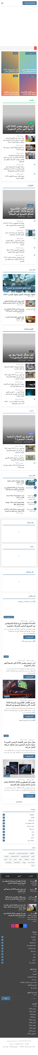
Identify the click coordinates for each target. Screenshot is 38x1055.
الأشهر (19, 876)
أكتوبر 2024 (32, 1022)
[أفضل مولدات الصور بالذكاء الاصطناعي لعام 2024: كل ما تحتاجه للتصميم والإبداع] (30, 303)
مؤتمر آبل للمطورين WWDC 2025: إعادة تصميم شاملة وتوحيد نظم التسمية (13, 225)
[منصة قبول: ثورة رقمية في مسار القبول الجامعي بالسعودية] (30, 233)
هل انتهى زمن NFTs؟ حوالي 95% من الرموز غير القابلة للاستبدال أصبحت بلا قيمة (14, 377)
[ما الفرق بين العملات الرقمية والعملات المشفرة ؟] (19, 429)
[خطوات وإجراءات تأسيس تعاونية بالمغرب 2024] (30, 482)
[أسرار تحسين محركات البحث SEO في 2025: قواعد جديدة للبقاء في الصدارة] (34, 255)
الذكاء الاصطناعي (14, 856)
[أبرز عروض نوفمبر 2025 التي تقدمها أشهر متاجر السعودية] (10, 62)
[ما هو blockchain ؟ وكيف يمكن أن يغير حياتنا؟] (34, 463)
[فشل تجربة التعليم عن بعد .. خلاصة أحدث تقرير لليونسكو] (34, 399)
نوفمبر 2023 (32, 1025)
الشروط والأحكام (32, 985)
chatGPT (32, 853)
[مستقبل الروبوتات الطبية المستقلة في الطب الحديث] (30, 367)
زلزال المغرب (17, 862)
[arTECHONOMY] (30, 3)
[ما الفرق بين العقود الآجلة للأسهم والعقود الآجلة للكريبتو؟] (30, 457)
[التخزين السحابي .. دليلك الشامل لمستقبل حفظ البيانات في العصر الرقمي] (34, 238)
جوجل (5, 859)
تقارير (15, 859)
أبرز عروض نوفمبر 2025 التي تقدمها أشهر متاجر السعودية (10, 71)
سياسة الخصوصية (32, 977)
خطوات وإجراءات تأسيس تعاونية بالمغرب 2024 (19, 294)
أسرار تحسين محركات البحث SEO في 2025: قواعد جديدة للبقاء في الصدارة (14, 259)
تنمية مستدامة (30, 826)
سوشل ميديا (31, 840)
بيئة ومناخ (31, 829)
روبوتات (24, 862)
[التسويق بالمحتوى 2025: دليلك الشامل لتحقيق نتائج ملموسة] (34, 248)
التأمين (32, 856)
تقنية (10, 859)
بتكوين (20, 859)
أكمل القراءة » (29, 637)
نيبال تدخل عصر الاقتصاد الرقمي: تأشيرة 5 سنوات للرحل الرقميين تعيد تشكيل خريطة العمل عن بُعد (13, 140)
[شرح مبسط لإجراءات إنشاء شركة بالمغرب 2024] (30, 497)
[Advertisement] (19, 26)
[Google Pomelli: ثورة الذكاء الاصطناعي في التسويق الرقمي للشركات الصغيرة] (28, 62)
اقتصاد (15, 53)
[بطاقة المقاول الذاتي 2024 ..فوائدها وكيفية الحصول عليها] (30, 504)
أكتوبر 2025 (32, 1011)
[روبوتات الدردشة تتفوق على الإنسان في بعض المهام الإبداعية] (30, 384)
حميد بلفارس (29, 216)
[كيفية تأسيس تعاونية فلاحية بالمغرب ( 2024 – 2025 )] (30, 319)
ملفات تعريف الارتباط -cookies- (28, 982)
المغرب (32, 859)
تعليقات (7, 876)
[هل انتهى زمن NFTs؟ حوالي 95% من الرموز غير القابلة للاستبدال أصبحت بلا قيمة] (30, 375)
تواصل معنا (34, 988)
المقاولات (26, 859)
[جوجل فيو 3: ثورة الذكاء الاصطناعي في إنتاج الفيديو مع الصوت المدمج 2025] (30, 311)
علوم (33, 834)
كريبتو (11, 410)
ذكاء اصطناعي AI (30, 53)
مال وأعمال (31, 820)
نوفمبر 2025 (32, 1008)
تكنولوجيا (32, 76)
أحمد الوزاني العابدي (28, 441)
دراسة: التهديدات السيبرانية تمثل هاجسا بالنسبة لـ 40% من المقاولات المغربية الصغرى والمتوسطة (13, 169)
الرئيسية (34, 974)
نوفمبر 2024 (32, 1019)
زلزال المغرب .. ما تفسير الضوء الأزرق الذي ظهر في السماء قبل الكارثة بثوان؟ (15, 394)
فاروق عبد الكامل (28, 131)
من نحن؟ (34, 979)
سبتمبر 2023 (32, 1031)
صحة (33, 832)
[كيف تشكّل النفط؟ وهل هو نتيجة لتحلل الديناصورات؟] (19, 347)
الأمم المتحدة (11, 853)
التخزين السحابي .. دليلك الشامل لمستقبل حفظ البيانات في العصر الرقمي (14, 242)
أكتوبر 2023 (32, 1028)
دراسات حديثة (31, 862)
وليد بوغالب (29, 360)
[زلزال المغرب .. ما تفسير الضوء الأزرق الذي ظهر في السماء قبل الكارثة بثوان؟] (30, 392)
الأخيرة (31, 876)
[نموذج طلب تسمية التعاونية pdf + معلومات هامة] (34, 174)
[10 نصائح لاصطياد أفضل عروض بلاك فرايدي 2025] (30, 147)
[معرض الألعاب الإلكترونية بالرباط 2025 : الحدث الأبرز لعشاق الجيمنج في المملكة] (28, 85)
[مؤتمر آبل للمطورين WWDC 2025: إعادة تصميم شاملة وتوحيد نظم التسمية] (34, 221)
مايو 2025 (33, 1017)
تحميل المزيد (19, 801)
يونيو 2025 (33, 1014)
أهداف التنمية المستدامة (22, 853)
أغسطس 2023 (32, 1033)
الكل (15, 100)
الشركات (6, 856)
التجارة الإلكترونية (25, 856)
